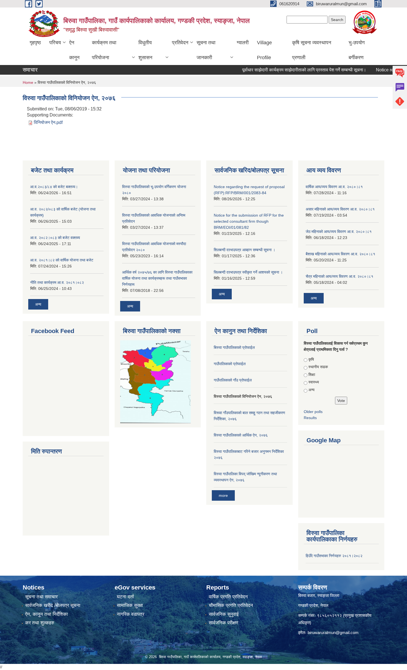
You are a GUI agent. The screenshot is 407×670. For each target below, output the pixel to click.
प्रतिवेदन (180, 42)
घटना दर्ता (125, 596)
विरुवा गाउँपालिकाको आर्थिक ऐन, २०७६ (241, 435)
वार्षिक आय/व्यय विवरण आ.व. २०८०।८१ (334, 187)
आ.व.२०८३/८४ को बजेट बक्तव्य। (54, 187)
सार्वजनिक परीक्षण (223, 622)
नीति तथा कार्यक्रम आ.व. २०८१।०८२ (57, 282)
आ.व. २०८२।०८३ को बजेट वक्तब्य (55, 237)
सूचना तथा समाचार (41, 596)
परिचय (55, 42)
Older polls (313, 411)
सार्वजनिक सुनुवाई (224, 614)
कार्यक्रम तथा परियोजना (104, 50)
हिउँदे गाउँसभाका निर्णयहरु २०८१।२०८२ (334, 556)
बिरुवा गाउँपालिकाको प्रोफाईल (234, 347)
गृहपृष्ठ (35, 42)
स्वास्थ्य (313, 382)
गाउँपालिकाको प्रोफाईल (230, 364)
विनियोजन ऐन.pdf (48, 122)
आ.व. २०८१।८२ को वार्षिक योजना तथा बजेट (61, 260)
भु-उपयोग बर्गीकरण (357, 50)
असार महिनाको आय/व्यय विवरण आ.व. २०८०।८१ (340, 209)
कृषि (311, 359)
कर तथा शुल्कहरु (39, 622)
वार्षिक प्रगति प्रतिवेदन (228, 596)
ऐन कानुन (74, 50)
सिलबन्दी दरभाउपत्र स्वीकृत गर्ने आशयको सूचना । (248, 272)
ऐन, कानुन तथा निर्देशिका (46, 614)
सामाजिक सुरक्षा (130, 605)
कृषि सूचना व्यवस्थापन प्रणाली (311, 50)
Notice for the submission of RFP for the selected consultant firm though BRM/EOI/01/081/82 (249, 221)
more (223, 495)
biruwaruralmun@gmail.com (333, 632)
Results (310, 417)
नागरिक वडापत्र (130, 614)
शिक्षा (311, 374)
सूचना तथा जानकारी (206, 50)
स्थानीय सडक (318, 367)
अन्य (38, 304)
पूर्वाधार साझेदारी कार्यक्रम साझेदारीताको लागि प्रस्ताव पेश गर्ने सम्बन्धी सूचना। (293, 69)
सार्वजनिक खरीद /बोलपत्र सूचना (52, 605)
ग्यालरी (243, 42)
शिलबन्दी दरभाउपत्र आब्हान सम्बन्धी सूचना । (244, 250)
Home (28, 82)
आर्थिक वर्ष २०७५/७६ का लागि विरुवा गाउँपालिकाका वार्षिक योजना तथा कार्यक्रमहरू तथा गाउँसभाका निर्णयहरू (157, 278)
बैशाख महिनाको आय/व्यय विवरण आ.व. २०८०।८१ (340, 254)
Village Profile (264, 50)
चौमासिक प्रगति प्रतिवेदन (231, 605)
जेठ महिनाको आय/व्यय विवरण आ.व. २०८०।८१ (339, 231)
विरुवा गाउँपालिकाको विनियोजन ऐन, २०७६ (243, 396)
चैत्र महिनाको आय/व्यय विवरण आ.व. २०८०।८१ (339, 276)
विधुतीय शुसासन (145, 50)
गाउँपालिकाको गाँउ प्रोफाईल (233, 380)
